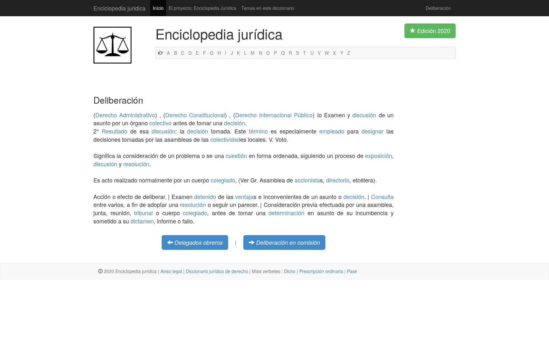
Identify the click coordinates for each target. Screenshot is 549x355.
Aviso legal (171, 271)
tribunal (143, 212)
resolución (136, 164)
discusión (364, 115)
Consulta (382, 196)
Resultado (114, 131)
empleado (331, 131)
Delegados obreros (198, 242)
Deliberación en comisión (288, 242)
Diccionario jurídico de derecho (217, 271)
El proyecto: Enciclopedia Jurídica (202, 8)
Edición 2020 (433, 30)
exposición (378, 155)
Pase (352, 271)
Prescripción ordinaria (321, 271)
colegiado (223, 180)
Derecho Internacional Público (274, 115)
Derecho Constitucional (195, 115)
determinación (286, 212)
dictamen (142, 221)
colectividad (225, 139)
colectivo (160, 123)
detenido (205, 196)
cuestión (236, 155)
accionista (307, 180)
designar (372, 131)
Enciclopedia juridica (119, 8)
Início (158, 8)
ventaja (244, 196)
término (258, 131)
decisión (234, 123)
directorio (337, 180)
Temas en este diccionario (267, 8)
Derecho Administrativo (125, 115)
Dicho (289, 271)
